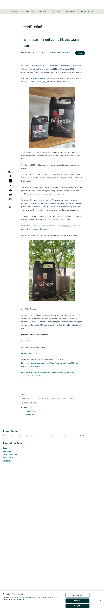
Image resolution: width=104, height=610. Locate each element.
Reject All (77, 600)
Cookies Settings (77, 595)
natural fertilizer (43, 398)
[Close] (101, 600)
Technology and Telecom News (85, 11)
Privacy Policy (20, 599)
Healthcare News (57, 11)
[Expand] (73, 145)
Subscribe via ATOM (10, 458)
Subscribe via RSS (10, 454)
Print (5, 448)
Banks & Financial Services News (43, 11)
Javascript (7, 461)
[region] (52, 600)
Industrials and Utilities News (71, 11)
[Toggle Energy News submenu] (36, 11)
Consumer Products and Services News (16, 11)
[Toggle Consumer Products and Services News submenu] (23, 11)
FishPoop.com (30, 414)
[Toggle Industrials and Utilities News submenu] (78, 11)
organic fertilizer (56, 398)
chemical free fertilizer (28, 398)
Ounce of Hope (63, 52)
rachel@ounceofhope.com (30, 353)
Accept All (77, 606)
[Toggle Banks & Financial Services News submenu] (50, 11)
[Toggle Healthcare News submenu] (64, 11)
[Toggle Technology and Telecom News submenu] (92, 11)
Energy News (29, 11)
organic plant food (69, 398)
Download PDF (8, 451)
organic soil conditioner (29, 402)
